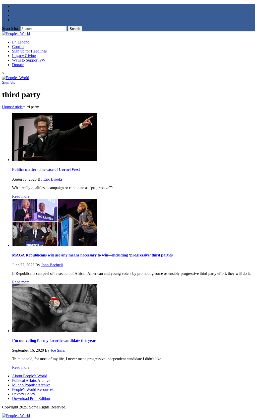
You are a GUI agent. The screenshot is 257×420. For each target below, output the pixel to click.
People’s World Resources (32, 389)
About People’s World (29, 376)
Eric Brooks (52, 179)
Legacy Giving (24, 56)
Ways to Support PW (28, 60)
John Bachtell (52, 265)
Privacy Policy (23, 394)
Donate (18, 65)
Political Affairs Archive (31, 380)
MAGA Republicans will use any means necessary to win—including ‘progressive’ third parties (92, 255)
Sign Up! (9, 82)
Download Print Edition (31, 398)
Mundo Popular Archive (31, 385)
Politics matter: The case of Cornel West (46, 169)
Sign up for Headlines (29, 51)
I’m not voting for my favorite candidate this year (54, 340)
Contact (18, 46)
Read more (20, 196)
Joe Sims (58, 350)
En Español (21, 42)
